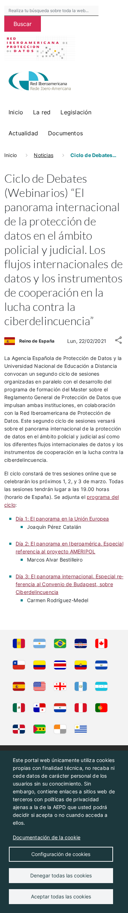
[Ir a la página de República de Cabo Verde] (81, 644)
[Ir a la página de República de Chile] (19, 665)
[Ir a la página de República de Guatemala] (81, 687)
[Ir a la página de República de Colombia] (39, 665)
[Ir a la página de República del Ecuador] (81, 665)
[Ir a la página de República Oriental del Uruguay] (81, 729)
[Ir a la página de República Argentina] (39, 644)
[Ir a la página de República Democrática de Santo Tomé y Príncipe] (39, 729)
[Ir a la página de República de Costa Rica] (60, 665)
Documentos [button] (65, 133)
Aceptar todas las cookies (61, 896)
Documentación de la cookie (46, 837)
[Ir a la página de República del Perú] (81, 708)
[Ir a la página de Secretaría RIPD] (60, 729)
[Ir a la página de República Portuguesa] (101, 708)
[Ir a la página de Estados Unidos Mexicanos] (19, 708)
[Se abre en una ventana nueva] (39, 82)
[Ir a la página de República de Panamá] (39, 708)
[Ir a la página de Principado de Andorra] (19, 644)
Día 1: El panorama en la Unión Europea (62, 519)
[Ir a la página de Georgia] (60, 687)
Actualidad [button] (23, 133)
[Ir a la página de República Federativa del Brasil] (60, 644)
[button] (118, 341)
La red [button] (41, 112)
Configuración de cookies (60, 854)
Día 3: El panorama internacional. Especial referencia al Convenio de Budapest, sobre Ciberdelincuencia (69, 584)
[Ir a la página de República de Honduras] (101, 687)
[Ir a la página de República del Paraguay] (60, 708)
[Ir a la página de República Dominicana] (19, 729)
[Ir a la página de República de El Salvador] (101, 665)
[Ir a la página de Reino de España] (19, 687)
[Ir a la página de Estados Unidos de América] (39, 687)
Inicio (16, 112)
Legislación (75, 112)
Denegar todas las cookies (61, 875)
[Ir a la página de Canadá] (101, 644)
